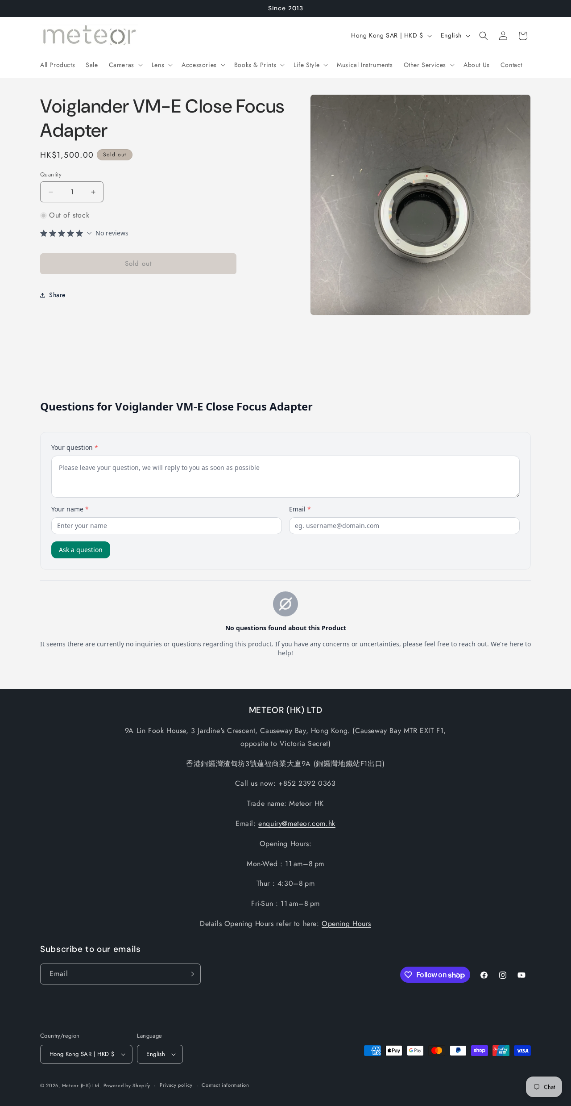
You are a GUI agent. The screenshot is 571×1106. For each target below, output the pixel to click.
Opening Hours (346, 923)
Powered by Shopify (127, 1085)
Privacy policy (176, 1085)
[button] (124, 64)
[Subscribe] (190, 974)
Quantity (51, 174)
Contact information (225, 1085)
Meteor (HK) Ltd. (81, 1085)
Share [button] (57, 294)
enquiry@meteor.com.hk (296, 823)
